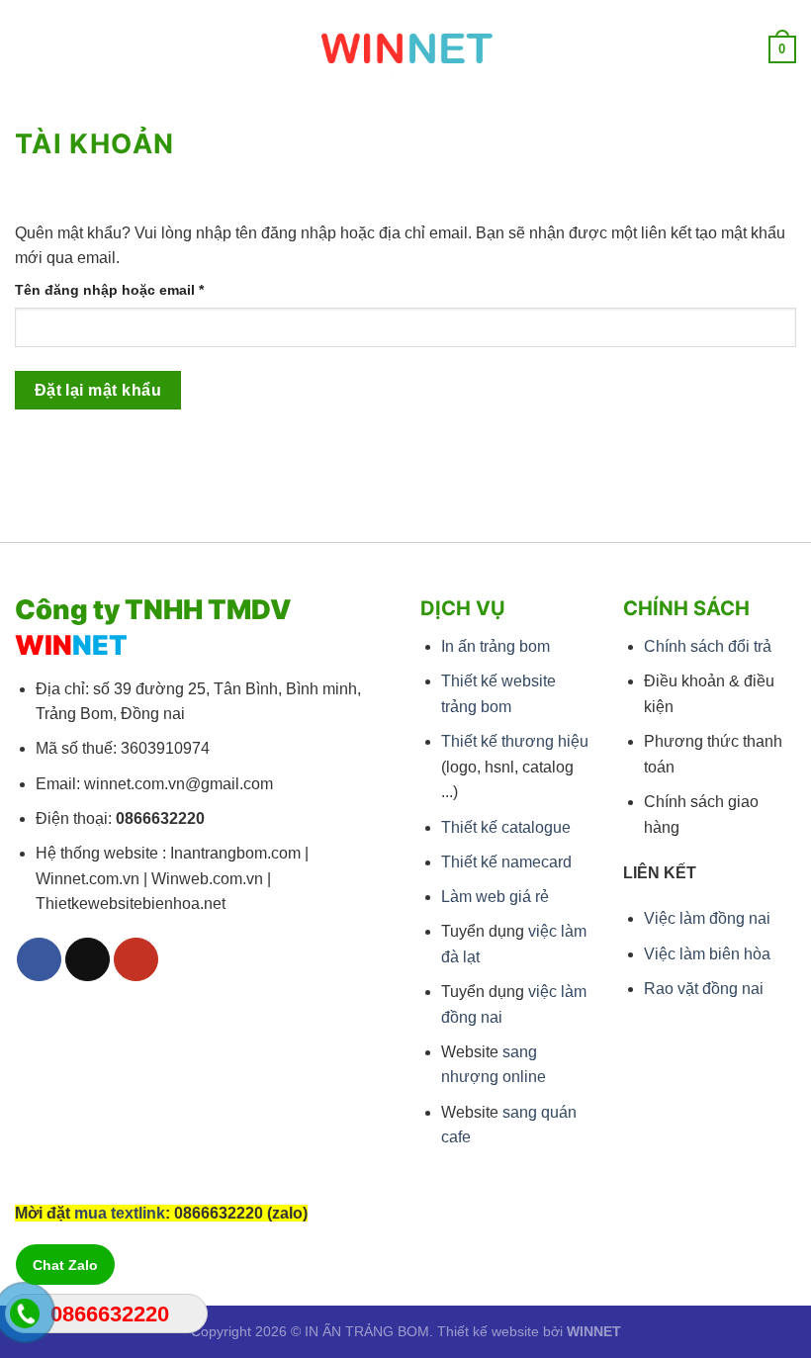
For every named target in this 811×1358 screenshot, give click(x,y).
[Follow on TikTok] (87, 960)
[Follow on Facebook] (39, 960)
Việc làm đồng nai (707, 918)
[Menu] (27, 49)
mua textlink (119, 1213)
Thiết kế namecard (506, 862)
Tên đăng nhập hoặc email (126, 291)
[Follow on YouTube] (136, 960)
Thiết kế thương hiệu (514, 741)
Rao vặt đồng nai (704, 988)
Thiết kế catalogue (506, 827)
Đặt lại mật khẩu (98, 390)
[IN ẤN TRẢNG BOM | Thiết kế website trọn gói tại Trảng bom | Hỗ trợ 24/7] (406, 50)
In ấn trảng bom (495, 646)
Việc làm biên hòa (707, 954)
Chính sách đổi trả (707, 646)
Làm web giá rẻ (495, 896)
